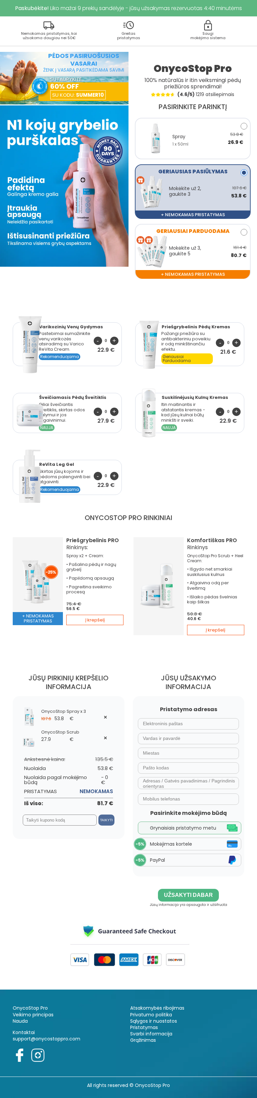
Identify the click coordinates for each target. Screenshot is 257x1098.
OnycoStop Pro (30, 1008)
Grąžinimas (143, 1040)
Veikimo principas (33, 1014)
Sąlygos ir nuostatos (153, 1021)
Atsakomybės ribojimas (157, 1008)
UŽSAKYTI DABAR (188, 895)
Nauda (20, 1021)
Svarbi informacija (151, 1033)
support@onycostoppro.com (46, 1038)
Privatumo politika (151, 1014)
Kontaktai (24, 1032)
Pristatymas (144, 1027)
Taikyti (106, 820)
